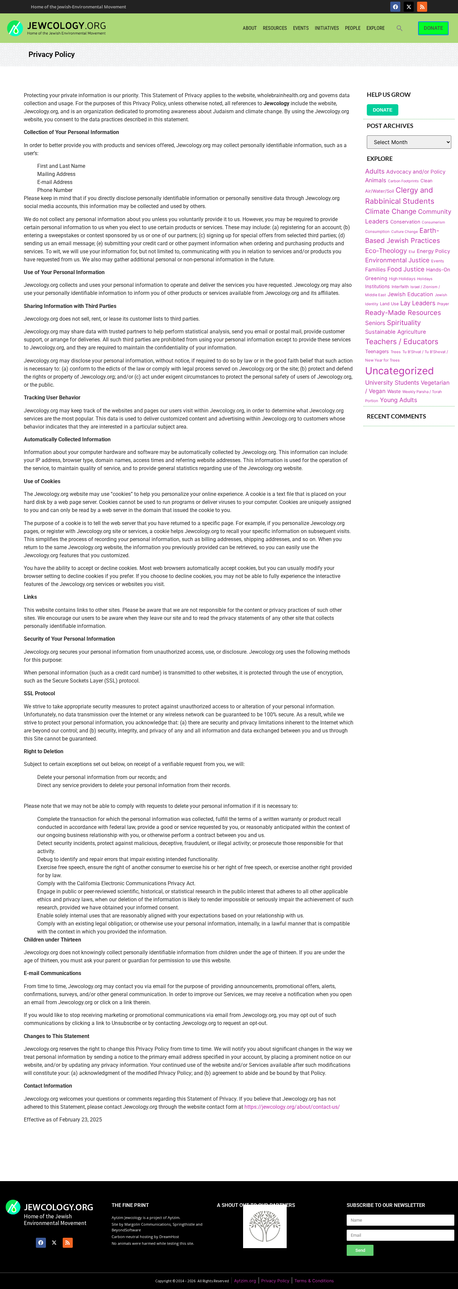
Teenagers (377, 351)
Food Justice (405, 269)
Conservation (405, 221)
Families (375, 269)
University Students (392, 382)
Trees (396, 351)
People (352, 28)
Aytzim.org (245, 1280)
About (250, 28)
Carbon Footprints (403, 181)
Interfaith (400, 286)
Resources (275, 28)
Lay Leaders (418, 303)
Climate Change (390, 211)
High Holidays (402, 278)
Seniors (375, 322)
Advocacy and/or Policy (416, 172)
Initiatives (327, 28)
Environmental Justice (397, 260)
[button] (400, 28)
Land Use (389, 303)
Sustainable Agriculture (395, 331)
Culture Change (404, 232)
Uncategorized (399, 371)
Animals (375, 180)
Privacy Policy (275, 1280)
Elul (412, 251)
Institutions (377, 286)
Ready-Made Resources (403, 313)
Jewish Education (410, 294)
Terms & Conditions (314, 1280)
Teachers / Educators (401, 341)
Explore (375, 28)
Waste (394, 391)
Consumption (377, 231)
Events (301, 28)
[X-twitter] (409, 7)
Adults (375, 171)
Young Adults (398, 399)
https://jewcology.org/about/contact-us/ (292, 1107)
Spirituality (404, 322)
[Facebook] (395, 7)
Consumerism (433, 222)
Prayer (443, 304)
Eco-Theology (386, 251)
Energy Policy (433, 251)
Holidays (425, 278)
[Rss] (422, 7)
